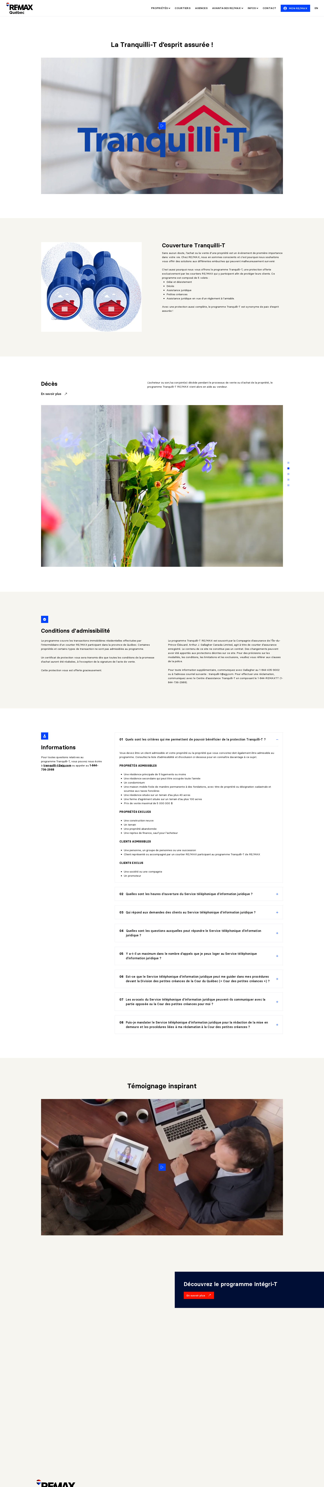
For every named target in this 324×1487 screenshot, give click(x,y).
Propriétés (160, 8)
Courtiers (182, 8)
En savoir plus (51, 394)
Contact (269, 8)
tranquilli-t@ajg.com (221, 674)
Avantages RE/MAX (227, 8)
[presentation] (198, 739)
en (316, 8)
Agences (201, 8)
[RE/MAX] (19, 8)
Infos (252, 8)
